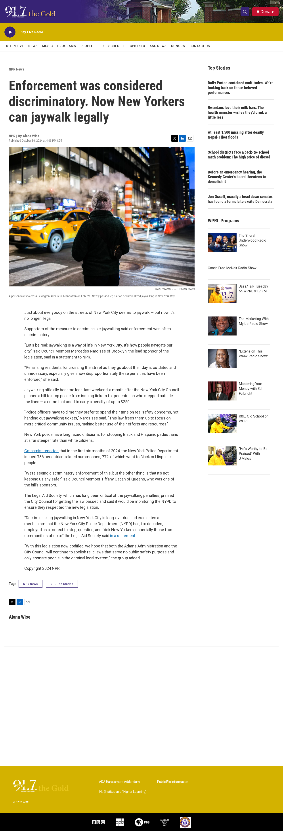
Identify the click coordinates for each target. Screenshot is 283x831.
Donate (267, 11)
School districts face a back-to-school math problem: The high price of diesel (239, 154)
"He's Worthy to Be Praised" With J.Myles (253, 454)
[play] (9, 32)
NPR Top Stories (61, 584)
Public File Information (172, 781)
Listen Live (14, 46)
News (33, 46)
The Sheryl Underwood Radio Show (252, 240)
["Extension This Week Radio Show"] (222, 358)
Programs (66, 46)
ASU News (158, 46)
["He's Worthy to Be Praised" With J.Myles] (222, 455)
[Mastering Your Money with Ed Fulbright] (222, 390)
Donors (178, 46)
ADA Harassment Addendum (119, 781)
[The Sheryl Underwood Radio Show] (222, 242)
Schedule (116, 46)
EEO (101, 46)
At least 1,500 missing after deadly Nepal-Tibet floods (236, 134)
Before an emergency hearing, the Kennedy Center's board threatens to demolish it (237, 177)
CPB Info (137, 46)
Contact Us (199, 46)
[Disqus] (141, 706)
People (86, 46)
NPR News (16, 69)
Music (47, 46)
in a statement (122, 535)
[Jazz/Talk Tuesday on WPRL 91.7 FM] (222, 293)
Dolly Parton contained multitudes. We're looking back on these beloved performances (240, 87)
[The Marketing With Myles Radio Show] (222, 325)
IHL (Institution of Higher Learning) (122, 791)
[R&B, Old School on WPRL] (222, 423)
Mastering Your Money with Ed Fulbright (250, 389)
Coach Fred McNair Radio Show (232, 268)
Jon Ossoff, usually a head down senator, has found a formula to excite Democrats (240, 199)
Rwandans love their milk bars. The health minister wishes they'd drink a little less (237, 112)
